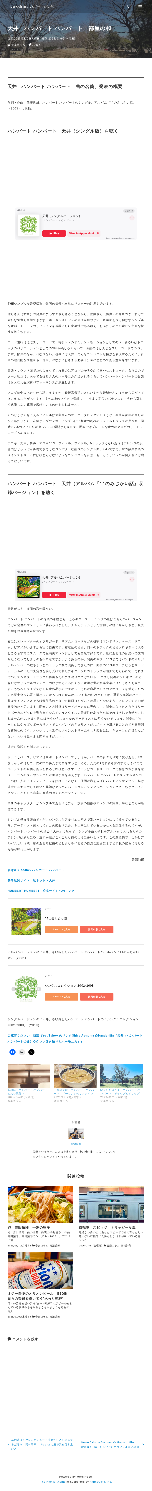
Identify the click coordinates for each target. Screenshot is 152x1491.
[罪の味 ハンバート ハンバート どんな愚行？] (29, 1076)
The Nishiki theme (53, 1481)
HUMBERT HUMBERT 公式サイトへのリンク (41, 891)
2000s (36, 45)
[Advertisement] (76, 270)
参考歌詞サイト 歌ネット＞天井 (31, 880)
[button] (40, 1204)
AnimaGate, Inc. (101, 1481)
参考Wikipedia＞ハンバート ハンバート (36, 870)
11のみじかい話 (56, 918)
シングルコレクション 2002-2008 (69, 985)
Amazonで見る (61, 929)
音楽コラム (18, 45)
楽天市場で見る (96, 929)
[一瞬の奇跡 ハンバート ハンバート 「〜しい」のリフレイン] (75, 1076)
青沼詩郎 (76, 1144)
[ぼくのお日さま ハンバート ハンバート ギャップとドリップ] (121, 1076)
